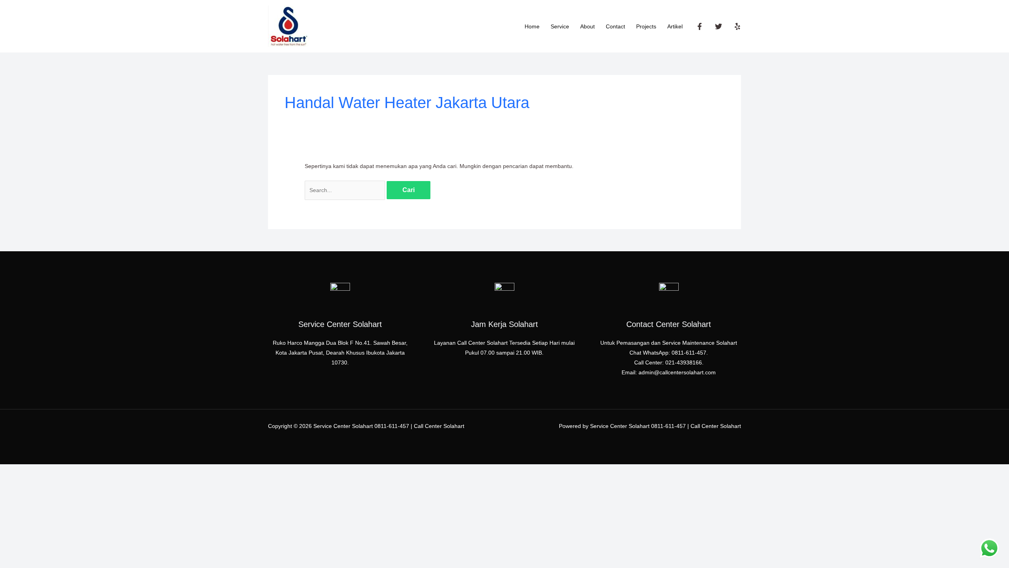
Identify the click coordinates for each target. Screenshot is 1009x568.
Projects (646, 26)
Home (532, 26)
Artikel (675, 26)
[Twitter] (718, 26)
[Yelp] (737, 26)
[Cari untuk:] (346, 190)
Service (560, 26)
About (587, 26)
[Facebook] (699, 26)
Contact (615, 26)
